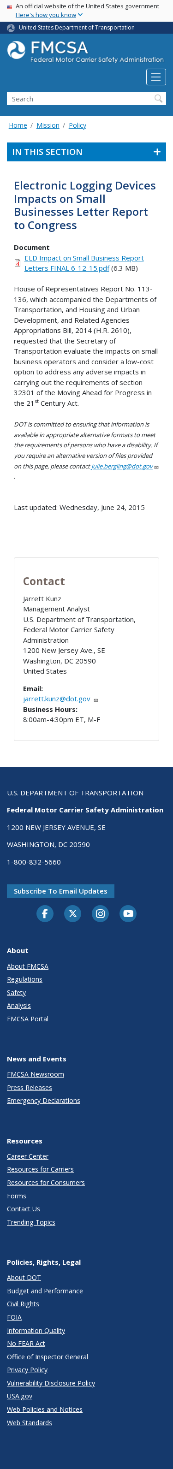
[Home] (86, 55)
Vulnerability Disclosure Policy (51, 1383)
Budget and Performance (45, 1290)
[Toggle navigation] (156, 77)
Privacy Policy (27, 1369)
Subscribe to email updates (60, 890)
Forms (16, 1195)
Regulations (24, 979)
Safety (16, 992)
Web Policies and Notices (45, 1409)
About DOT (24, 1277)
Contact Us (23, 1208)
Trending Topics (31, 1222)
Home (18, 125)
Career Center (27, 1156)
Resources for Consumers (46, 1182)
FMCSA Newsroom (35, 1074)
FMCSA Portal (27, 1018)
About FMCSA (27, 966)
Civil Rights (23, 1303)
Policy (77, 125)
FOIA (14, 1317)
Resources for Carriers (40, 1169)
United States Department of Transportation (77, 27)
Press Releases (29, 1087)
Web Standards (29, 1422)
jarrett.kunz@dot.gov (56, 698)
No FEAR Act (26, 1343)
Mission (48, 125)
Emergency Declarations (43, 1100)
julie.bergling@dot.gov (122, 466)
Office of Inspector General (47, 1356)
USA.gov (19, 1396)
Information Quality (36, 1330)
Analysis (19, 1005)
